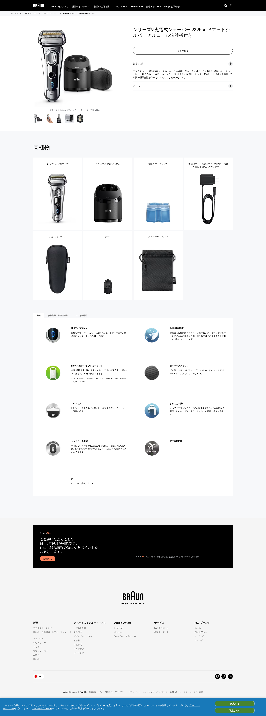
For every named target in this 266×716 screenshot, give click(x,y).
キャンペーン (120, 6)
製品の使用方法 (101, 6)
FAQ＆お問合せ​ (161, 628)
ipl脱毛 (36, 655)
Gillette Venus (201, 632)
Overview (118, 628)
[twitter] (217, 676)
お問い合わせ (175, 692)
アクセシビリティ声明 (193, 692)
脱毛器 (36, 659)
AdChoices (119, 691)
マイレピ (199, 640)
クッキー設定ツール (42, 708)
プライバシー (134, 692)
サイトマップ (148, 692)
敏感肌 (77, 640)
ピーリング (79, 653)
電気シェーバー (40, 651)
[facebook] (223, 676)
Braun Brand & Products (125, 636)
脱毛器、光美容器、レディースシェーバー (52, 633)
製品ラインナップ (80, 6)
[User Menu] (231, 5)
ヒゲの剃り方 (80, 628)
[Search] (225, 5)
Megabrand (119, 632)
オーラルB (199, 636)
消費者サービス (96, 692)
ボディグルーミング (83, 636)
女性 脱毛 (78, 644)
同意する (234, 703)
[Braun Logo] (38, 5)
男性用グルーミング (42, 628)
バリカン (37, 646)
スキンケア (38, 638)
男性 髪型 (78, 632)
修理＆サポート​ (161, 632)
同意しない (235, 710)
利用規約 (108, 692)
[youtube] (230, 676)
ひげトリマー (39, 642)
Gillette (198, 628)
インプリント (162, 692)
